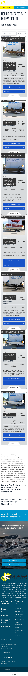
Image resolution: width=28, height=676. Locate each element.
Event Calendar (19, 617)
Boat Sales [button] (3, 610)
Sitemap (17, 635)
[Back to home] (6, 2)
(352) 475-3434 (5, 652)
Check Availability (15, 87)
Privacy (8, 661)
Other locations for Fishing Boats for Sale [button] (11, 515)
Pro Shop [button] (5, 626)
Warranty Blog (19, 633)
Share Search (22, 36)
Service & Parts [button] (5, 621)
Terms (13, 661)
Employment (19, 630)
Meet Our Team (19, 611)
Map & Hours (19, 614)
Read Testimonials (20, 620)
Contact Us (21, 7)
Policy (3, 661)
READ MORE (15, 83)
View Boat (6, 91)
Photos (17, 627)
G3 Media (4, 663)
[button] (26, 2)
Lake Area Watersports (8, 644)
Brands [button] (4, 616)
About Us (18, 608)
